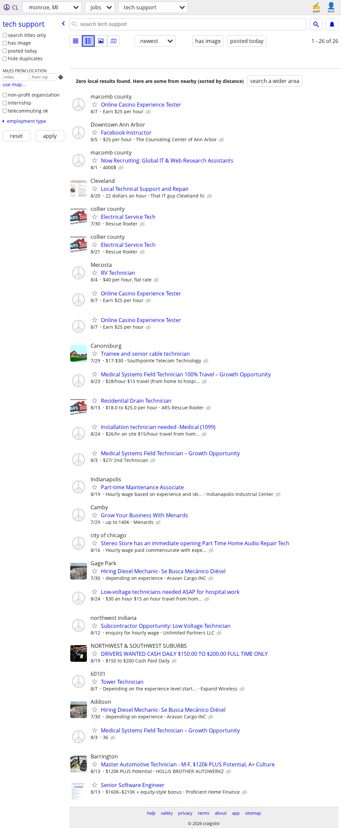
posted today (22, 51)
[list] (75, 41)
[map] (113, 41)
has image (19, 43)
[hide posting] (149, 112)
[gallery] (101, 41)
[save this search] (332, 24)
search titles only (27, 35)
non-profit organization (34, 95)
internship (19, 103)
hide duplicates (25, 58)
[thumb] (88, 41)
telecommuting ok (28, 111)
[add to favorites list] (95, 104)
